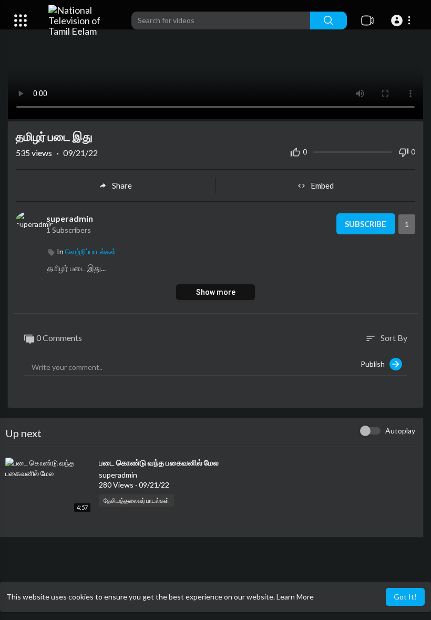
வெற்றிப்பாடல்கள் (90, 251)
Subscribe (365, 224)
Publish (375, 363)
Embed (322, 185)
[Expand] (20, 20)
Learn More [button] (295, 596)
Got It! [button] (405, 596)
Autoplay (400, 430)
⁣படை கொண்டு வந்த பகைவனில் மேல (159, 462)
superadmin (69, 218)
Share (122, 185)
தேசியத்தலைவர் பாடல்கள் (136, 500)
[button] (402, 20)
